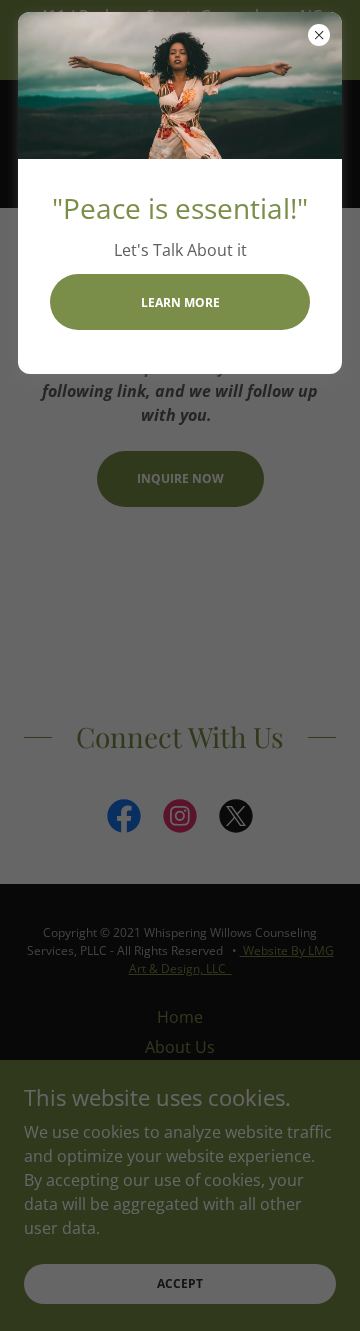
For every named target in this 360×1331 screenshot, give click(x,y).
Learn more (180, 302)
